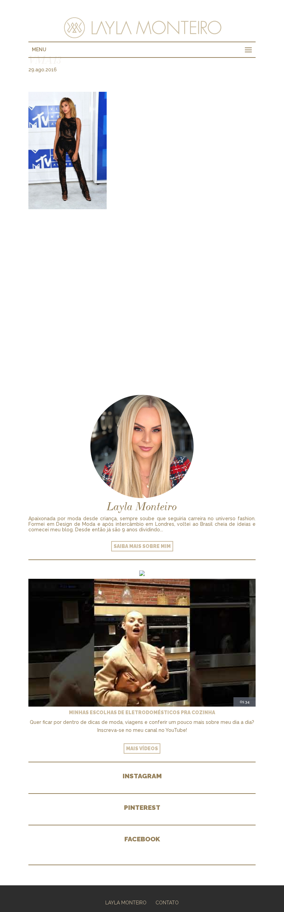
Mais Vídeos (142, 748)
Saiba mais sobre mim (142, 546)
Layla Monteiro (126, 902)
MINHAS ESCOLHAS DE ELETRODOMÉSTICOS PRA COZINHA (142, 712)
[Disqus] (142, 295)
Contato (167, 902)
